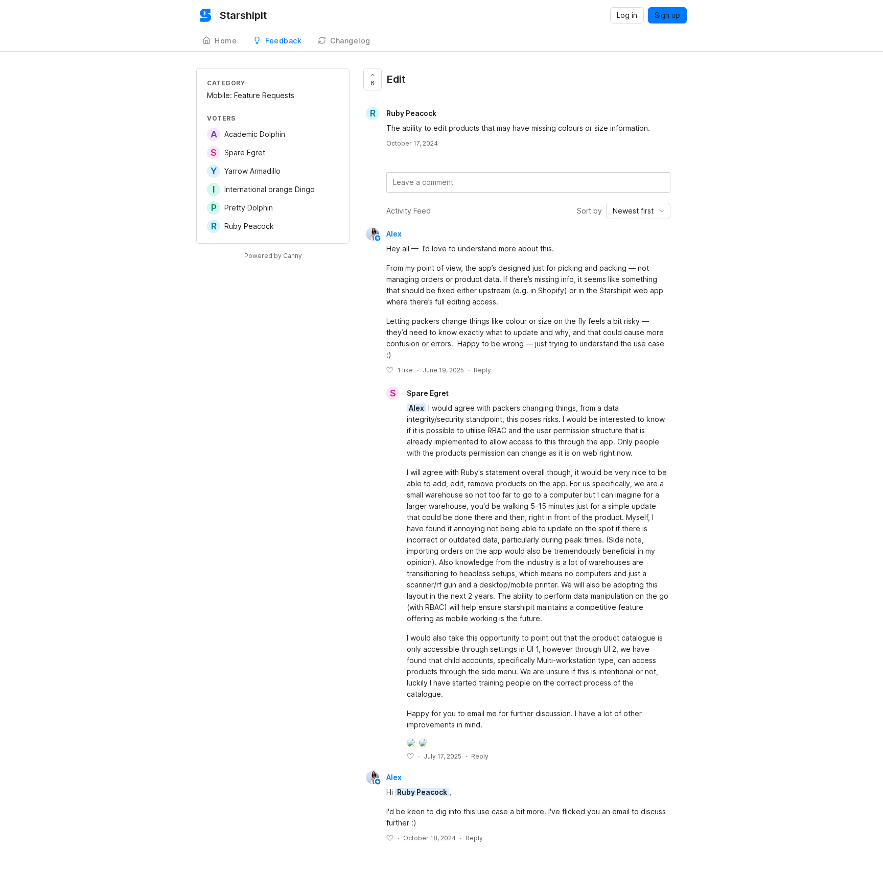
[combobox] (638, 211)
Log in (627, 15)
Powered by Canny (273, 255)
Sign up (667, 15)
